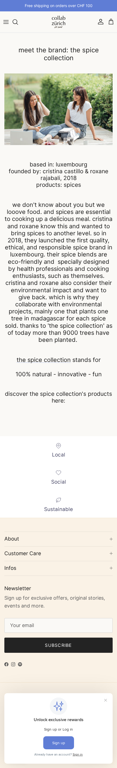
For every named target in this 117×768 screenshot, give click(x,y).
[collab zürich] (58, 22)
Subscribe (58, 645)
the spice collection (44, 359)
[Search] (18, 22)
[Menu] (6, 22)
